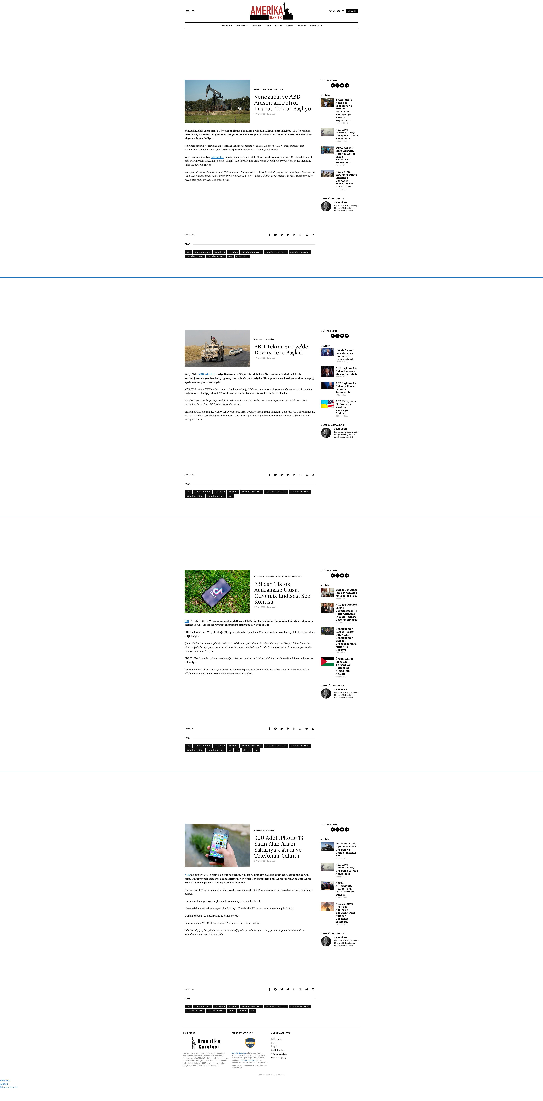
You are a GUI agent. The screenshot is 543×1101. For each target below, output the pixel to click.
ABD (187, 875)
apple (231, 1011)
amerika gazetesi (251, 252)
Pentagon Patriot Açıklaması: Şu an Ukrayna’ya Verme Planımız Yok (347, 849)
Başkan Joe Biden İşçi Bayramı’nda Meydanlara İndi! (347, 592)
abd (189, 252)
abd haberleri (203, 252)
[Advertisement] (269, 54)
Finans (257, 90)
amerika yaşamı (195, 256)
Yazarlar (257, 25)
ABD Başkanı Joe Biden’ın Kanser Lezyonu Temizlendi (346, 387)
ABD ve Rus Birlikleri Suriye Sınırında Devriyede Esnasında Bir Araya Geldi (346, 179)
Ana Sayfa (226, 25)
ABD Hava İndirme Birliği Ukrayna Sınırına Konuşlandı (347, 134)
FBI (187, 621)
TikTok (247, 750)
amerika (233, 252)
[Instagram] (334, 11)
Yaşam (289, 25)
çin (230, 750)
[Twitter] (330, 11)
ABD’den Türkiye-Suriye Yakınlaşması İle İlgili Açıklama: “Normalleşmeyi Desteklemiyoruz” (347, 612)
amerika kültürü (299, 252)
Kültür (278, 25)
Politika (278, 90)
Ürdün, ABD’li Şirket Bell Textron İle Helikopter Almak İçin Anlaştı (344, 666)
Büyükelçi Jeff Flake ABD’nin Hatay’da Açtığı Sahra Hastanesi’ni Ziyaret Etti (345, 155)
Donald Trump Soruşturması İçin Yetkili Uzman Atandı (345, 354)
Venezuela (242, 256)
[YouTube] (339, 11)
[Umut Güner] (326, 206)
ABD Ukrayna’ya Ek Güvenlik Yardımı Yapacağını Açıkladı (346, 407)
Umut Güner (340, 202)
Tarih (268, 25)
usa (230, 256)
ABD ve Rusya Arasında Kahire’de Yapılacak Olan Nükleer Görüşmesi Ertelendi (345, 912)
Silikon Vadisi (283, 577)
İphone (243, 1011)
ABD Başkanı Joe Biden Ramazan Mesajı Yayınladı (346, 370)
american (220, 252)
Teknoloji (297, 577)
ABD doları (217, 156)
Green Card (316, 25)
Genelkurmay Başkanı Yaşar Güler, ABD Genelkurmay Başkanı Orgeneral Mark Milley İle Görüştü (346, 639)
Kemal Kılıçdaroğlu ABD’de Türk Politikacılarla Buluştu (345, 888)
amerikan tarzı (215, 256)
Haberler (240, 25)
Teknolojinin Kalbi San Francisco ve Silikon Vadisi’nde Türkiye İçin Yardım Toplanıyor (344, 110)
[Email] (343, 11)
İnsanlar (302, 25)
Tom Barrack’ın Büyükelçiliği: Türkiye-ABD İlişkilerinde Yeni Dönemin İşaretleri (346, 208)
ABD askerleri (206, 374)
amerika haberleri (275, 252)
